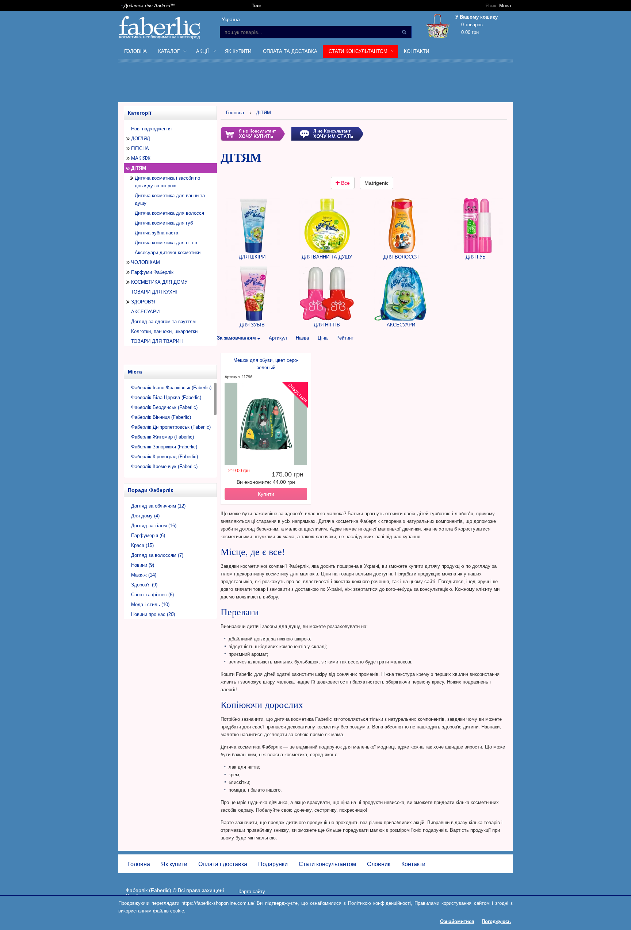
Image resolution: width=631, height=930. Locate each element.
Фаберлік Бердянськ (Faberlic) (164, 407)
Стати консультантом (327, 864)
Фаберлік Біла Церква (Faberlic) (166, 397)
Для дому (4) (145, 515)
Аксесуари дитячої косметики (167, 252)
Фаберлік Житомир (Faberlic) (162, 437)
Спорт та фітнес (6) (152, 594)
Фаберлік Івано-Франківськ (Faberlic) (171, 387)
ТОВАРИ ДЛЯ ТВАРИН (157, 341)
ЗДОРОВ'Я (143, 302)
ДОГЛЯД (140, 138)
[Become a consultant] (327, 133)
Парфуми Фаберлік (152, 272)
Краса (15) (142, 545)
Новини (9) (142, 565)
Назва (302, 338)
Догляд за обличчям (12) (158, 506)
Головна (135, 51)
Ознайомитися (457, 921)
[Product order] (253, 133)
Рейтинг (344, 338)
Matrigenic (376, 183)
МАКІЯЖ (140, 158)
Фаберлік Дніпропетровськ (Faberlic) (171, 427)
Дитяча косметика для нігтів (166, 242)
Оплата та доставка (290, 51)
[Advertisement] (315, 83)
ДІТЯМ (263, 112)
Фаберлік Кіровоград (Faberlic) (164, 456)
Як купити (238, 51)
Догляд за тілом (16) (153, 525)
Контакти (416, 51)
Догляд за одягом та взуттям (163, 321)
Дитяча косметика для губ (164, 223)
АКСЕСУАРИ (145, 311)
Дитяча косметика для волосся (169, 213)
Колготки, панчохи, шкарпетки (164, 331)
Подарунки (273, 864)
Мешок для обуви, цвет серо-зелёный (265, 363)
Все (345, 183)
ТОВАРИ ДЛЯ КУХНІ (154, 292)
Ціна (323, 338)
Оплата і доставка (222, 864)
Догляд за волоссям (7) (157, 555)
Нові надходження (151, 128)
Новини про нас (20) (153, 614)
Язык (490, 5)
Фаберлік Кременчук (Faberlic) (164, 466)
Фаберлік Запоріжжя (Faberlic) (164, 446)
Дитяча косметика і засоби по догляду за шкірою (167, 181)
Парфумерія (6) (148, 535)
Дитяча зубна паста (156, 233)
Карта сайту (251, 891)
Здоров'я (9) (144, 585)
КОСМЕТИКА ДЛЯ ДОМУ (159, 282)
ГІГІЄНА (140, 148)
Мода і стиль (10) (150, 604)
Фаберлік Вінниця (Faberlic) (161, 417)
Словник (378, 864)
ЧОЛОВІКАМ (145, 262)
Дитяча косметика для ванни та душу (170, 199)
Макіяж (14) (143, 575)
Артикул (278, 338)
